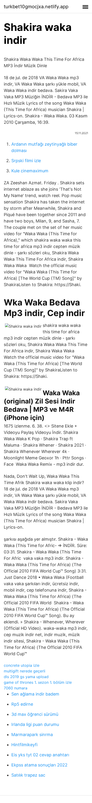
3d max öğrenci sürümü (34, 714)
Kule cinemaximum (29, 170)
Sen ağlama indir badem (35, 694)
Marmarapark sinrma (32, 734)
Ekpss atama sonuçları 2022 (39, 764)
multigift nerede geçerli (24, 671)
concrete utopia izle (21, 665)
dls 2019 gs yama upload (26, 676)
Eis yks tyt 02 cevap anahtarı (40, 754)
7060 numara (15, 688)
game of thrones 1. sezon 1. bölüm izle (38, 682)
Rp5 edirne (22, 704)
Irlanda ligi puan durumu (35, 724)
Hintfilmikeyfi (24, 744)
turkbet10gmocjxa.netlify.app (36, 6)
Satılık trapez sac (28, 775)
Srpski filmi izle (26, 160)
